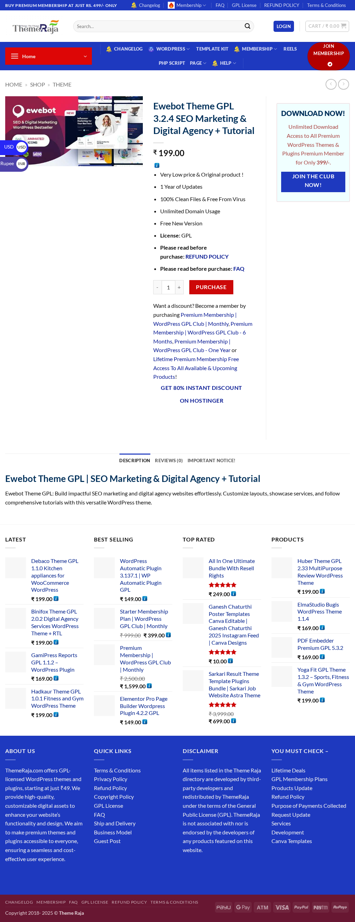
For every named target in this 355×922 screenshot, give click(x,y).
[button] (284, 26)
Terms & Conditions (326, 5)
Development (287, 832)
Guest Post (107, 841)
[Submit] (247, 26)
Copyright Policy (114, 796)
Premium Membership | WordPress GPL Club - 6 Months (202, 332)
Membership (188, 5)
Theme (62, 84)
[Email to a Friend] (197, 419)
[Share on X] (172, 419)
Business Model (113, 832)
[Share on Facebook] (159, 419)
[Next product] (331, 84)
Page (196, 63)
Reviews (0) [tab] (169, 460)
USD (15, 147)
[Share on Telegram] (247, 419)
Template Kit (212, 49)
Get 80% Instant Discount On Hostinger (201, 394)
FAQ (220, 5)
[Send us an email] (49, 876)
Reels (290, 49)
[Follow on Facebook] (11, 876)
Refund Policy (110, 788)
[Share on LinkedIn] (222, 419)
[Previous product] (343, 84)
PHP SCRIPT (172, 63)
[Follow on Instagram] (24, 876)
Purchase (211, 287)
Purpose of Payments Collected (308, 805)
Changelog (149, 5)
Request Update (290, 814)
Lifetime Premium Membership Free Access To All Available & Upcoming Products (196, 368)
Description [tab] (134, 460)
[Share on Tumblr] (234, 419)
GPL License (244, 5)
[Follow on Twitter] (36, 876)
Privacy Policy (110, 779)
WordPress (170, 49)
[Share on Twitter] (184, 419)
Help (226, 63)
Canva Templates (291, 841)
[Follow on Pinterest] (61, 876)
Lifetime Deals (288, 770)
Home (13, 84)
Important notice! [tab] (211, 460)
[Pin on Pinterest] (209, 419)
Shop (37, 84)
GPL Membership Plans (299, 779)
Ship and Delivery (115, 823)
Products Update (291, 788)
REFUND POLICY (281, 5)
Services (281, 823)
